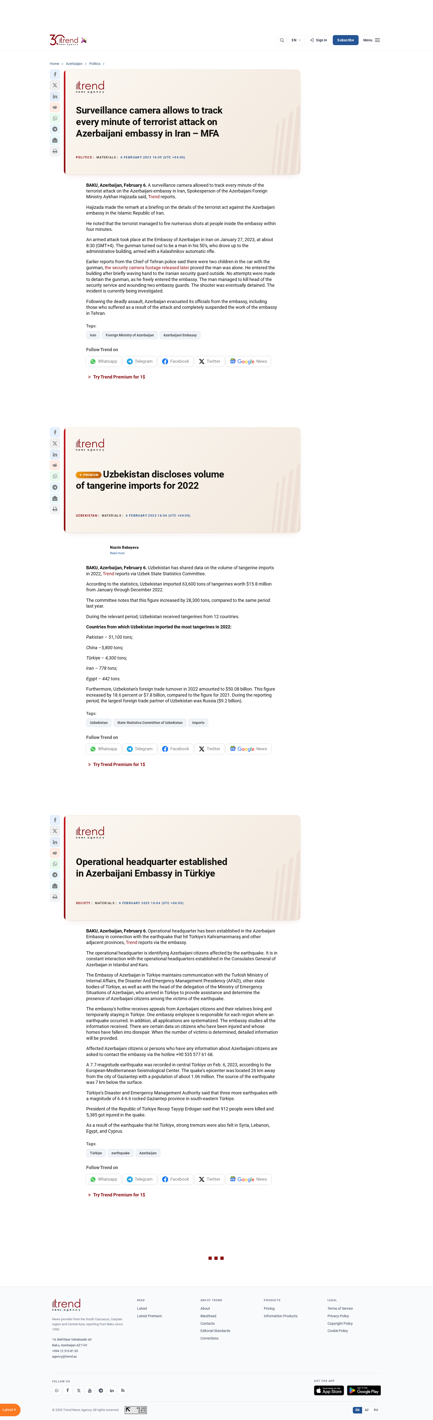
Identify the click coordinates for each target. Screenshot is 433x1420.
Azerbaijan (148, 1153)
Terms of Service (340, 1308)
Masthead (208, 1316)
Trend (154, 196)
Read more (117, 553)
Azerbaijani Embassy (180, 335)
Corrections (209, 1338)
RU (376, 1410)
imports (198, 723)
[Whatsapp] (56, 1390)
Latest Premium (149, 1316)
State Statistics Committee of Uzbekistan (150, 723)
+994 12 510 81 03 (65, 1351)
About (205, 1308)
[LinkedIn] (111, 1390)
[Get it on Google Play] (364, 1390)
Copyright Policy (340, 1323)
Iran (93, 335)
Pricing (269, 1308)
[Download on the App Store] (329, 1390)
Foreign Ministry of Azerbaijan (130, 335)
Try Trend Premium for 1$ (118, 377)
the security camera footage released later (147, 267)
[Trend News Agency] (66, 1305)
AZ (367, 1410)
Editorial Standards (215, 1331)
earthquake (121, 1153)
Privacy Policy (338, 1316)
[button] (55, 74)
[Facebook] (67, 1390)
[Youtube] (89, 1390)
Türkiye (96, 1153)
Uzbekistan (99, 723)
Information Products (280, 1316)
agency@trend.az (64, 1356)
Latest (142, 1308)
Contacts (207, 1323)
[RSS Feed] (122, 1390)
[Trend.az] (68, 40)
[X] (78, 1390)
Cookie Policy (338, 1331)
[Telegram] (100, 1390)
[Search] (282, 40)
